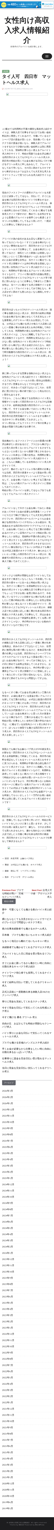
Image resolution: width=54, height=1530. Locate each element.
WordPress (39, 1525)
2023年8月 (7, 1284)
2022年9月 (7, 1353)
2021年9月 (7, 1428)
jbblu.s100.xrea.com (25, 89)
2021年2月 (7, 1471)
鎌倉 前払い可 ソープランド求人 (20, 871)
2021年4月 (7, 1459)
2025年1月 (7, 1178)
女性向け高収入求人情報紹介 (27, 30)
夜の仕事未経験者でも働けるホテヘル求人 (24, 929)
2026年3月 (7, 1091)
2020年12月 (8, 1484)
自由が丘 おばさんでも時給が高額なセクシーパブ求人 (27, 1025)
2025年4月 (7, 1160)
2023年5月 (7, 1303)
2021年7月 (7, 1440)
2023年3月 (7, 1315)
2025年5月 (7, 1153)
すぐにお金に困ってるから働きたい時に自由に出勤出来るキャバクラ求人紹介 (27, 965)
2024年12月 (8, 1185)
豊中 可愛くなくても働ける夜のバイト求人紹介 (27, 911)
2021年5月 (7, 1453)
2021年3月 (7, 1465)
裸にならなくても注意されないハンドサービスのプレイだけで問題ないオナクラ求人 (27, 921)
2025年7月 (7, 1141)
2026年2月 (7, 1097)
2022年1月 (7, 1403)
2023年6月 (7, 1297)
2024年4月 (7, 1234)
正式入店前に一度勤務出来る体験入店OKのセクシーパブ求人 (26, 993)
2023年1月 (7, 1328)
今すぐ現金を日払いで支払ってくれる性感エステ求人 (27, 1009)
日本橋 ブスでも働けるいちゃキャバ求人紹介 (27, 935)
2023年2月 (7, 1322)
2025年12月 (8, 1110)
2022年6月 (7, 1372)
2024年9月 (7, 1203)
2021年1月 (7, 1477)
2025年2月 (7, 1172)
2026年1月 (7, 1104)
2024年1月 (7, 1253)
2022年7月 (7, 1365)
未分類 (5, 71)
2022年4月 (7, 1384)
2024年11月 (8, 1191)
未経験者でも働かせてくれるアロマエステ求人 (27, 947)
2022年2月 (7, 1396)
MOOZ (21, 1525)
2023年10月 (8, 1272)
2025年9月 (7, 1128)
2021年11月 (8, 1415)
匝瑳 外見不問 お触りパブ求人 (19, 858)
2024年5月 (7, 1228)
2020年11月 (8, 1490)
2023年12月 (8, 1259)
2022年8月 (7, 1359)
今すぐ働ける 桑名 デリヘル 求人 (19, 1017)
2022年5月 (7, 1378)
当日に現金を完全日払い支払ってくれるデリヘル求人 (27, 1070)
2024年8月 (7, 1210)
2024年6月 (7, 1222)
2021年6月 (7, 1446)
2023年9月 (7, 1278)
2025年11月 (8, 1116)
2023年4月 (7, 1309)
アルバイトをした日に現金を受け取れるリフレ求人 (27, 955)
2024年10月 (8, 1197)
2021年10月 (8, 1421)
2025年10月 (8, 1122)
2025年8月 (7, 1135)
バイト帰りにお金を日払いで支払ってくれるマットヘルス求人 (27, 1035)
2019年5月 (7, 1509)
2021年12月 (8, 1409)
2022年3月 (7, 1390)
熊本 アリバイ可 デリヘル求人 (19, 877)
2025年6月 (7, 1147)
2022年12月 (8, 1334)
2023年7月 (7, 1290)
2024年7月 (7, 1216)
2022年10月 (8, 1347)
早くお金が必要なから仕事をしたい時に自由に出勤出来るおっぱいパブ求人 (27, 1050)
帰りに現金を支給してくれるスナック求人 (24, 1002)
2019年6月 (7, 1502)
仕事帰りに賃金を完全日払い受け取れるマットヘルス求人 (27, 1060)
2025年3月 (7, 1166)
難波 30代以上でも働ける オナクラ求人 (23, 865)
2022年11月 (8, 1340)
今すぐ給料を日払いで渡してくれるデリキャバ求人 (27, 984)
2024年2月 (7, 1247)
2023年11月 (8, 1266)
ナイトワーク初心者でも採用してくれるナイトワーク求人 (27, 974)
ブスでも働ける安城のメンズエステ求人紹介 (25, 1043)
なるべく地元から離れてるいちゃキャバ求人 (25, 941)
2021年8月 (7, 1434)
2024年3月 (7, 1241)
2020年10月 (8, 1496)
